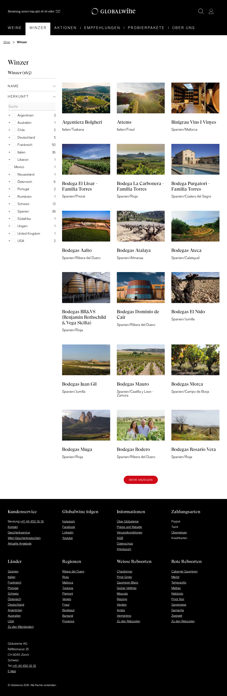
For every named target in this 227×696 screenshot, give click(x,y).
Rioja (65, 577)
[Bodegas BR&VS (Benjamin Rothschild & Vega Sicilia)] (86, 288)
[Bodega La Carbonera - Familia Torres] (141, 160)
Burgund (67, 616)
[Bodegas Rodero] (141, 426)
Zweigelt (176, 616)
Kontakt (13, 527)
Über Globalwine (128, 521)
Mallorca (67, 582)
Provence (68, 621)
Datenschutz (125, 543)
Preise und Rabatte (129, 527)
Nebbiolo (177, 593)
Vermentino (124, 616)
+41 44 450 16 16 (32, 521)
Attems (124, 122)
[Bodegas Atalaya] (141, 227)
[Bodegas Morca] (195, 361)
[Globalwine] (113, 11)
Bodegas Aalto (77, 250)
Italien (11, 577)
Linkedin (67, 532)
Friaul (65, 605)
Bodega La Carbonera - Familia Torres (140, 186)
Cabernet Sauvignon (184, 571)
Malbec (176, 588)
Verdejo (122, 605)
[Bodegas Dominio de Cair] (141, 288)
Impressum (124, 549)
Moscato (122, 593)
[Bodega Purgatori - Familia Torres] (195, 160)
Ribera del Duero (73, 571)
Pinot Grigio (124, 577)
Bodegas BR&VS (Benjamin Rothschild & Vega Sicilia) (84, 317)
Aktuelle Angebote (19, 543)
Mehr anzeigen (141, 479)
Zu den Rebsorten (128, 621)
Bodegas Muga (77, 449)
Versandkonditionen (129, 532)
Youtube (67, 538)
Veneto (66, 599)
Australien (14, 616)
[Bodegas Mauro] (141, 361)
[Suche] (201, 11)
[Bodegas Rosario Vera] (195, 426)
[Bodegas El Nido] (195, 288)
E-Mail (12, 671)
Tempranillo (178, 582)
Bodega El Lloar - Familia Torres (80, 186)
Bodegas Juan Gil (79, 384)
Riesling (122, 599)
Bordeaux (68, 610)
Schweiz (13, 593)
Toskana (67, 588)
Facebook (68, 527)
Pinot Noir (177, 599)
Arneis (121, 610)
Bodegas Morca (187, 384)
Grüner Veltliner (127, 588)
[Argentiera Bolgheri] (86, 99)
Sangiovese (178, 605)
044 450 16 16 (38, 11)
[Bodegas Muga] (86, 426)
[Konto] (211, 11)
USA (11, 621)
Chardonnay (124, 571)
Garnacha (177, 610)
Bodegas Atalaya (134, 250)
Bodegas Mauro (133, 384)
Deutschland (16, 605)
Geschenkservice (19, 532)
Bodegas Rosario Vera (193, 449)
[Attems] (141, 99)
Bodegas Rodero (133, 449)
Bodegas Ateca (186, 250)
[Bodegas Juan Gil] (86, 361)
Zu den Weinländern (21, 627)
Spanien (13, 571)
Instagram (68, 521)
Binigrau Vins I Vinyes (193, 122)
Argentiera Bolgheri (82, 122)
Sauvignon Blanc (127, 582)
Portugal (13, 588)
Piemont (67, 593)
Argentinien (15, 610)
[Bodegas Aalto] (86, 227)
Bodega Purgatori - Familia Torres (190, 186)
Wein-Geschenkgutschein (24, 538)
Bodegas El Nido (188, 311)
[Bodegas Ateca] (195, 227)
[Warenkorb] (217, 11)
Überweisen (179, 532)
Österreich (14, 599)
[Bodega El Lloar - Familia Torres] (86, 160)
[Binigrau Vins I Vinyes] (195, 99)
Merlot (175, 577)
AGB (120, 538)
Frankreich (14, 582)
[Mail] (57, 11)
